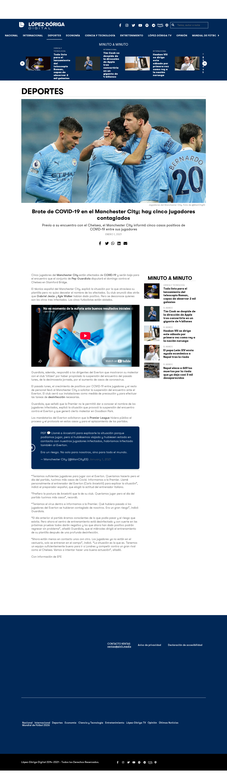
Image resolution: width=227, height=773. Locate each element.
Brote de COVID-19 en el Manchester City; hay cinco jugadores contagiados (113, 214)
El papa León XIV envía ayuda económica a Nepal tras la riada (178, 353)
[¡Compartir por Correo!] (125, 243)
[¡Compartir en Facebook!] (100, 243)
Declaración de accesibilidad (185, 645)
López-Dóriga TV (159, 35)
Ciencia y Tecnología (100, 35)
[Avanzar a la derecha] (218, 35)
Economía (73, 35)
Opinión (181, 35)
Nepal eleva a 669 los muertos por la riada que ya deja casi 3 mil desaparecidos (178, 373)
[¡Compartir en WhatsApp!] (112, 243)
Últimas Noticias (168, 723)
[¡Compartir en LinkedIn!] (119, 243)
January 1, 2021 (100, 459)
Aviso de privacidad (149, 645)
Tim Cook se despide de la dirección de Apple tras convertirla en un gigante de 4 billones (111, 65)
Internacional (33, 35)
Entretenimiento (131, 35)
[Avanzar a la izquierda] (22, 63)
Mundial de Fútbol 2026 (208, 35)
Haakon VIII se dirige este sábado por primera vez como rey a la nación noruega (161, 65)
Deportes (54, 35)
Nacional (11, 35)
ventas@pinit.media (119, 646)
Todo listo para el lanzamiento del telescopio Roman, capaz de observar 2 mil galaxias (62, 66)
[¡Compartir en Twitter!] (107, 243)
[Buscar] (223, 35)
